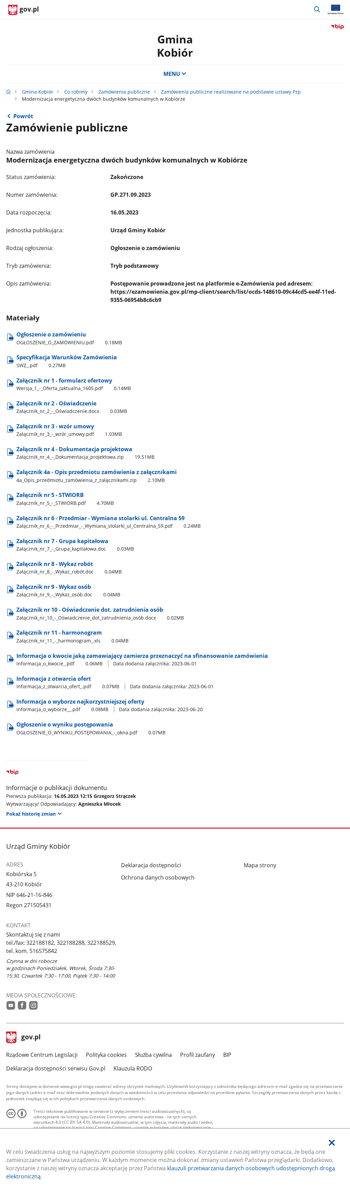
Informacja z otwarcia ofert (115, 682)
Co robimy (76, 91)
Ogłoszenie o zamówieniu (69, 338)
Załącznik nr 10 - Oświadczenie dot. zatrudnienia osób (100, 613)
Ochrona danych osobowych (157, 877)
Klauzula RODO (132, 1068)
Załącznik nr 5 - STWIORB (65, 498)
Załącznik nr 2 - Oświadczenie (71, 407)
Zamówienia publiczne (124, 91)
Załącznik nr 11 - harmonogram (72, 636)
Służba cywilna (153, 1054)
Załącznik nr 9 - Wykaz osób (68, 590)
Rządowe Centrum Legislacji (42, 1054)
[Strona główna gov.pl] (8, 91)
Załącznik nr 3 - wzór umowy (69, 430)
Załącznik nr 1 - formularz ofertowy (73, 384)
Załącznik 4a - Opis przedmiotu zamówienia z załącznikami (96, 475)
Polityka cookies (106, 1054)
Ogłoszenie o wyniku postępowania (90, 728)
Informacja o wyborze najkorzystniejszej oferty (109, 705)
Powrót (23, 116)
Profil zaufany (197, 1054)
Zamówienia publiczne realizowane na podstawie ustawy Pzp (231, 91)
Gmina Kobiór (175, 45)
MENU (171, 74)
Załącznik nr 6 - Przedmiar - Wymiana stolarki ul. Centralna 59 (108, 521)
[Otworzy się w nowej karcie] (10, 1005)
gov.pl (31, 1038)
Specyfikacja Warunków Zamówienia (66, 361)
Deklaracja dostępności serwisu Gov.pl (55, 1068)
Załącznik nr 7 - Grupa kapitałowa (75, 544)
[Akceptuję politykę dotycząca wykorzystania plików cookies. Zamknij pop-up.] (331, 1143)
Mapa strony (260, 865)
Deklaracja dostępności (151, 865)
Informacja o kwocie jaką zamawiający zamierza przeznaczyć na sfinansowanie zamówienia (142, 659)
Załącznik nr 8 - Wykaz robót (69, 567)
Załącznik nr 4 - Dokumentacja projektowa (85, 452)
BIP (227, 1054)
